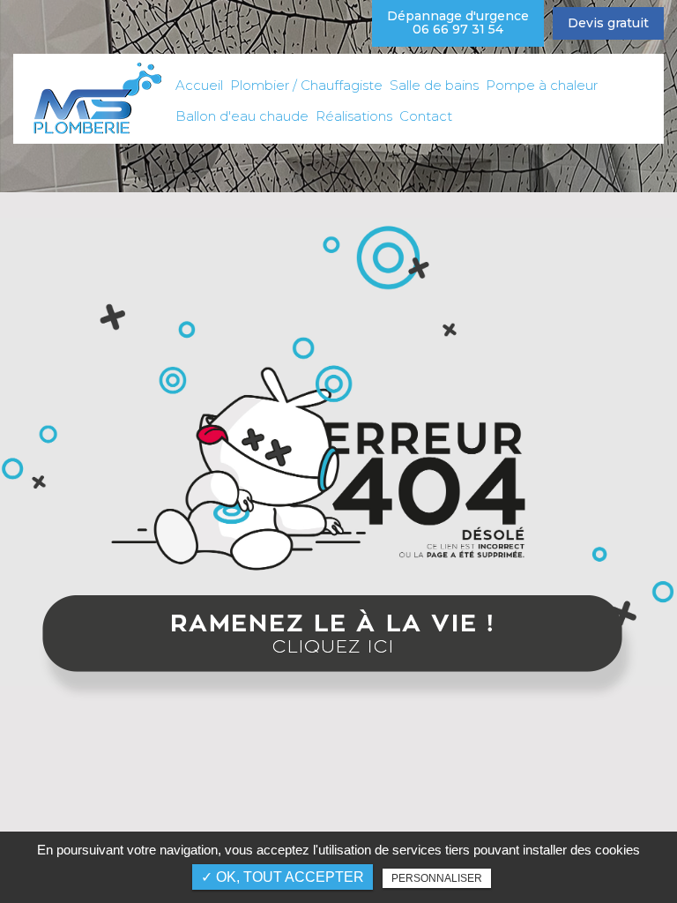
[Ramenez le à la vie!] (338, 649)
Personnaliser (436, 878)
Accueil (199, 85)
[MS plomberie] (96, 98)
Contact (425, 116)
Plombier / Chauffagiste (306, 85)
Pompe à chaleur (542, 85)
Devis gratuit (608, 23)
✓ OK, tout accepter (282, 876)
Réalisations (354, 116)
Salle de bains (434, 85)
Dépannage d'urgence (458, 22)
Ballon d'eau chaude (242, 116)
